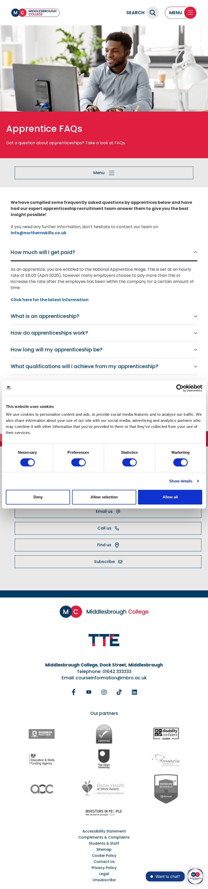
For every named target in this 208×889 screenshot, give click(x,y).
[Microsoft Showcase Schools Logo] (166, 789)
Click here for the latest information (50, 300)
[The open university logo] (104, 759)
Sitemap (104, 849)
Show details (180, 481)
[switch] (78, 462)
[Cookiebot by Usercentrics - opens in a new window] (180, 388)
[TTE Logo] (104, 640)
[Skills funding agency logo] (42, 758)
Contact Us (104, 861)
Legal (104, 873)
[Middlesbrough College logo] (104, 612)
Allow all (170, 497)
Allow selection (104, 497)
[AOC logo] (42, 789)
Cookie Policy (104, 855)
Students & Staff (104, 843)
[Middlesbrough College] (35, 12)
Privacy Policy (104, 867)
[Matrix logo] (166, 759)
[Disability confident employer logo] (166, 734)
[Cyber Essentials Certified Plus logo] (104, 733)
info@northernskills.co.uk (38, 233)
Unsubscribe (104, 879)
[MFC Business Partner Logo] (42, 734)
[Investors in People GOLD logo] (104, 813)
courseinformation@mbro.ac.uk (111, 678)
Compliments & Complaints (104, 837)
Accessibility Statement (104, 831)
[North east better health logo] (104, 789)
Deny (38, 497)
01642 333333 (116, 671)
